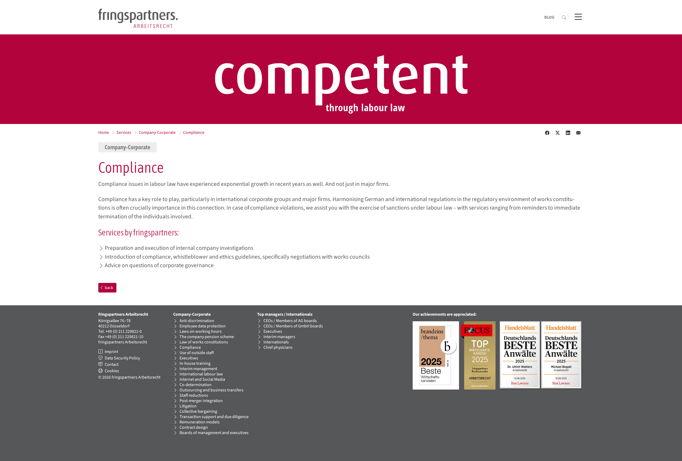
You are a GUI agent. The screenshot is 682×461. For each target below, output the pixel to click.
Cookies (112, 371)
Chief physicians (278, 347)
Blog (549, 17)
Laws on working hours (201, 331)
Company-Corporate (157, 132)
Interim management (198, 369)
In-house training (195, 363)
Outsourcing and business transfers (211, 390)
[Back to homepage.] (138, 18)
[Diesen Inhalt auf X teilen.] (557, 133)
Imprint (111, 351)
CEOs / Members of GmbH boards (293, 326)
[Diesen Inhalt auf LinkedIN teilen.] (568, 133)
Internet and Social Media (202, 379)
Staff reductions (194, 395)
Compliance (193, 132)
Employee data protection (203, 326)
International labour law (201, 374)
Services (123, 132)
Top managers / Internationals (284, 314)
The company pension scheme (207, 337)
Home (103, 132)
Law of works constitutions (204, 342)
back (109, 288)
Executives (189, 358)
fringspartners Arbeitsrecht (122, 342)
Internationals (276, 342)
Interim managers (279, 337)
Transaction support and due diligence (214, 417)
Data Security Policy (122, 358)
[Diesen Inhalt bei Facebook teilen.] (547, 133)
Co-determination (196, 385)
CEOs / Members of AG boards (290, 321)
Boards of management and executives (214, 433)
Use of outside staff (197, 353)
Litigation (188, 406)
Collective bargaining (198, 411)
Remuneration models (200, 422)
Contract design (194, 427)
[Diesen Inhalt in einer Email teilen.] (578, 133)
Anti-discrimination (197, 321)
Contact (112, 364)
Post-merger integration (201, 401)
